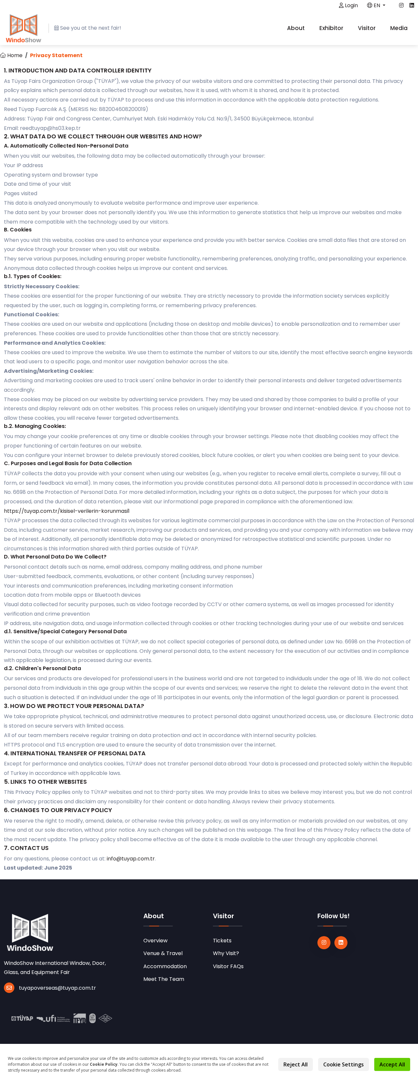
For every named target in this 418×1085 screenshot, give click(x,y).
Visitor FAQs (228, 966)
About (296, 28)
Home (14, 55)
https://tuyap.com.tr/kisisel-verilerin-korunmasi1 (67, 511)
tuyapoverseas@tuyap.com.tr (57, 988)
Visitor (367, 28)
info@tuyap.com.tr (131, 858)
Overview (155, 940)
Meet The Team (163, 979)
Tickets (222, 940)
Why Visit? (226, 953)
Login (351, 5)
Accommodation (165, 966)
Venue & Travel (163, 953)
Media (399, 28)
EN (376, 5)
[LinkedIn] (340, 942)
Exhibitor (332, 28)
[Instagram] (323, 942)
